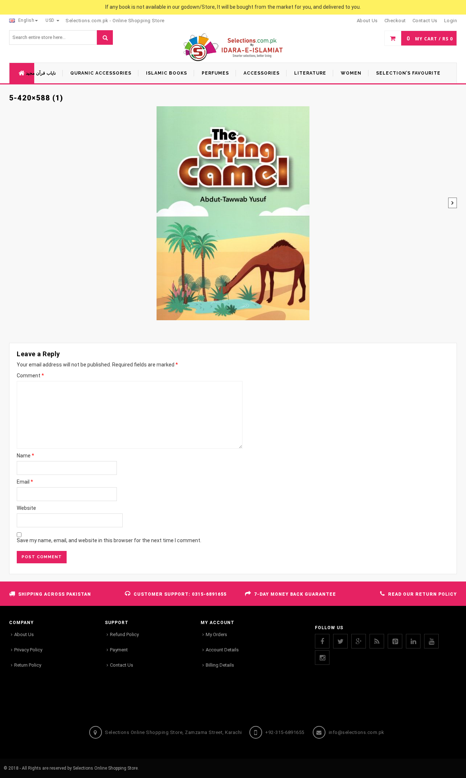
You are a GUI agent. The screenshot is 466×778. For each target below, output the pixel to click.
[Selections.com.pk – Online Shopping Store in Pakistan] (233, 48)
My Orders (216, 634)
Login (450, 20)
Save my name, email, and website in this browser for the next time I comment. (109, 540)
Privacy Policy (28, 649)
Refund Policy (124, 634)
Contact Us (121, 665)
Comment (30, 375)
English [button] (25, 20)
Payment (119, 649)
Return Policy (27, 665)
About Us (24, 634)
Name (25, 456)
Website (26, 508)
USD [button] (51, 20)
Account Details (222, 649)
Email (25, 482)
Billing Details (220, 665)
